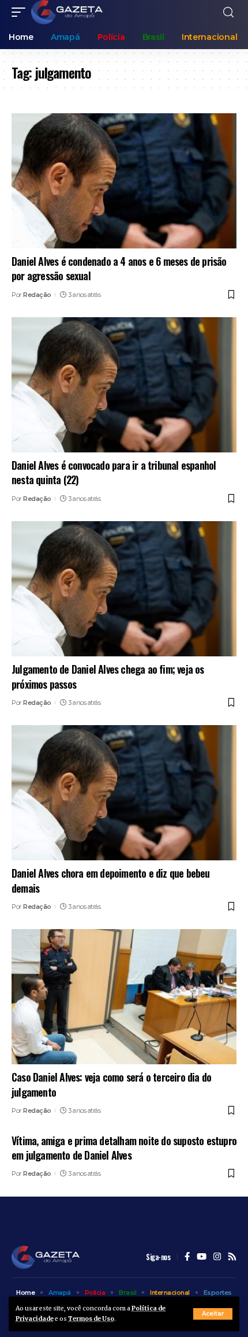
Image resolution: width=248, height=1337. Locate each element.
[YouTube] (201, 1257)
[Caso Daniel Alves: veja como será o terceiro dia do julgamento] (124, 996)
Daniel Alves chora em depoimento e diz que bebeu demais (111, 880)
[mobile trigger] (21, 12)
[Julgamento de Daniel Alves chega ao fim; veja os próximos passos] (124, 588)
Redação (37, 295)
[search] (228, 12)
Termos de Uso (91, 1319)
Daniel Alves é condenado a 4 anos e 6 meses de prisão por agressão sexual (119, 268)
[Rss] (232, 1257)
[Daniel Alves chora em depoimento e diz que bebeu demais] (124, 792)
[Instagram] (217, 1257)
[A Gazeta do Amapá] (67, 12)
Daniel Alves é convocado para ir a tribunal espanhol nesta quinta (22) (114, 472)
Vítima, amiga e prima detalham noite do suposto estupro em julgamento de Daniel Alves (124, 1148)
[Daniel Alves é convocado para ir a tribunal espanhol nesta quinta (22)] (124, 384)
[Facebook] (187, 1257)
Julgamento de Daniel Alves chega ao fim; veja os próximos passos (108, 676)
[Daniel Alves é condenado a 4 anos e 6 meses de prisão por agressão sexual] (124, 180)
